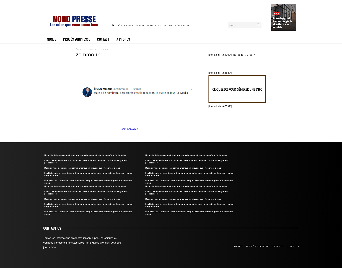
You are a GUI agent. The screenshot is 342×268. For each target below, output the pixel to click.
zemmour (91, 49)
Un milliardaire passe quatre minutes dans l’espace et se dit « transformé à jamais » (85, 155)
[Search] (258, 25)
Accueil (79, 49)
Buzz (276, 13)
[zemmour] (138, 125)
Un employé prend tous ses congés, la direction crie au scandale (282, 22)
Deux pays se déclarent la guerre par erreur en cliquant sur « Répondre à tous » (82, 168)
